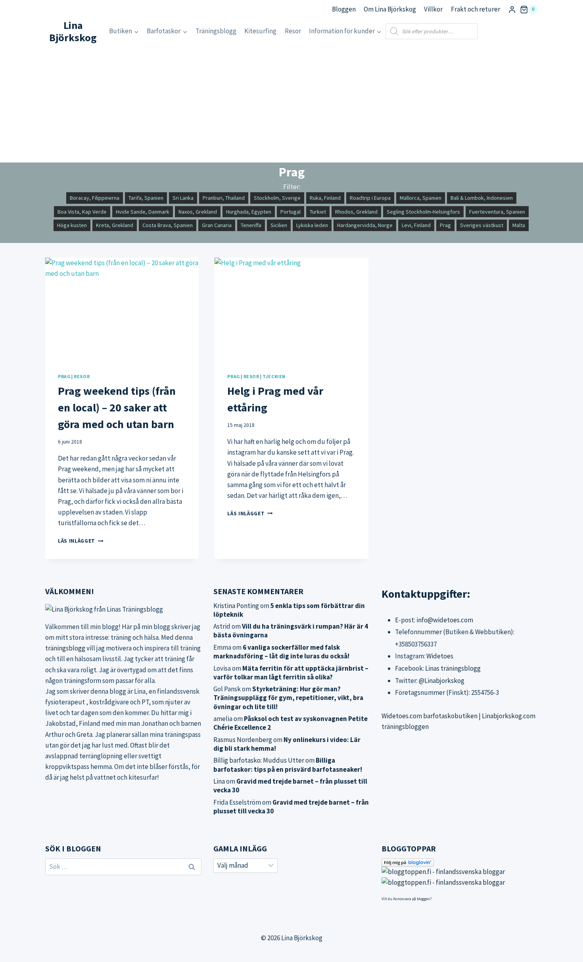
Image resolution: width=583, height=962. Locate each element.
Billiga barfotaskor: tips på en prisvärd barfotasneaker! (287, 764)
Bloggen (344, 9)
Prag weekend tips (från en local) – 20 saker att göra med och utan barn (117, 407)
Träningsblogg (216, 31)
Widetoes (439, 656)
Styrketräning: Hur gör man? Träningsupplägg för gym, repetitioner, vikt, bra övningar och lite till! (288, 698)
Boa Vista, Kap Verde (82, 211)
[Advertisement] (291, 103)
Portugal (290, 211)
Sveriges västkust (481, 225)
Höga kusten (72, 225)
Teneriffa (251, 225)
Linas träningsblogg (453, 668)
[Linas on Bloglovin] (460, 862)
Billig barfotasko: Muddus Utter (258, 760)
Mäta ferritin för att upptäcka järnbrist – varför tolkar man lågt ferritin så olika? (290, 672)
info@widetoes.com (444, 620)
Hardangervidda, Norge (365, 225)
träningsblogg (65, 648)
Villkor (433, 9)
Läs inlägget (81, 540)
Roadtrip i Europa (370, 197)
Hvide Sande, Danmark (142, 211)
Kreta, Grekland (114, 225)
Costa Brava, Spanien (167, 225)
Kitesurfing (260, 31)
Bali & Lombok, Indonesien (482, 197)
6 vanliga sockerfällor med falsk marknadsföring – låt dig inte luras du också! (281, 651)
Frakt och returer (475, 9)
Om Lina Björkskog (390, 9)
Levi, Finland (416, 225)
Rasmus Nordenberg (242, 739)
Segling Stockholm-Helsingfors (423, 211)
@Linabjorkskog (441, 680)
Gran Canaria (217, 225)
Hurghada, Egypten (248, 211)
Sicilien (278, 225)
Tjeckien (274, 376)
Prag (445, 225)
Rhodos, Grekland (356, 211)
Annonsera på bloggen (411, 898)
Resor (293, 31)
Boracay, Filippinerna (94, 197)
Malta (518, 225)
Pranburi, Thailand (224, 197)
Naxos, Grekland (197, 211)
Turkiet (318, 211)
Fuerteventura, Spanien (497, 211)
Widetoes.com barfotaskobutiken (430, 715)
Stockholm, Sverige (277, 197)
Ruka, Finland (325, 197)
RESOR (82, 376)
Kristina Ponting (236, 605)
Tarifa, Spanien (145, 197)
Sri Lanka (183, 197)
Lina (219, 781)
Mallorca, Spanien (420, 197)
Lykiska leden (312, 225)
